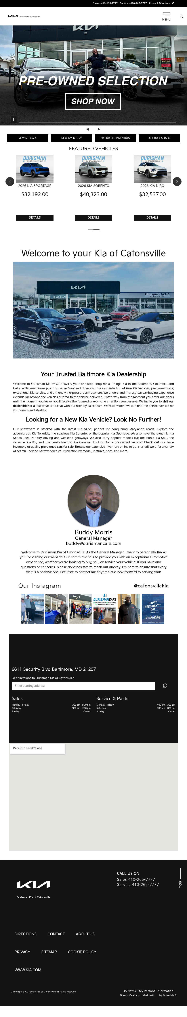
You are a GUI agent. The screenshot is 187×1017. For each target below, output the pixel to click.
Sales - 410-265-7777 (105, 3)
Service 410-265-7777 (138, 885)
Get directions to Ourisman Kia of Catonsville (43, 678)
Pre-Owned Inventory (115, 138)
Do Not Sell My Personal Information (148, 991)
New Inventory (71, 138)
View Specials (28, 138)
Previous (88, 129)
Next (99, 129)
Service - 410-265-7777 (133, 3)
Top (180, 883)
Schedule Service (159, 138)
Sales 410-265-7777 (136, 880)
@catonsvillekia (151, 586)
